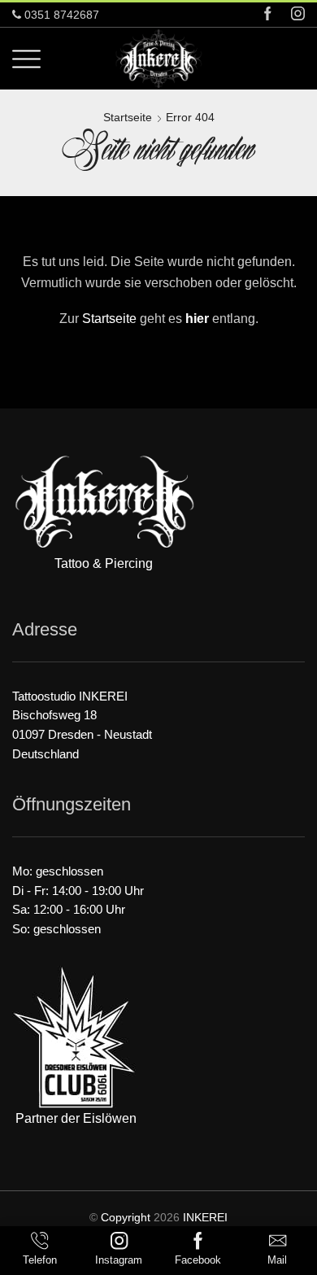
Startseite (127, 117)
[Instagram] (298, 15)
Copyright (125, 1217)
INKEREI (205, 1217)
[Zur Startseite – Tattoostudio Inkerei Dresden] (158, 57)
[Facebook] (268, 15)
